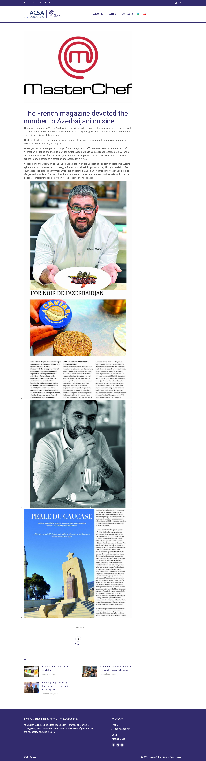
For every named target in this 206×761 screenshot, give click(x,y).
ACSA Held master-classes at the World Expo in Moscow (115, 668)
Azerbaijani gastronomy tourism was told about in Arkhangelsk (55, 686)
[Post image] (31, 671)
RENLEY (33, 757)
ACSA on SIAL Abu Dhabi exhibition (55, 668)
